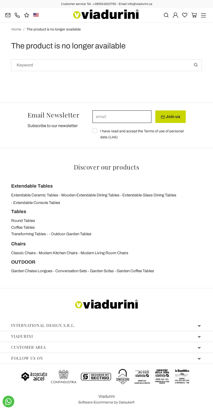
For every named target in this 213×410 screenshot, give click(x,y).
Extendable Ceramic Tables (34, 195)
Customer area (28, 347)
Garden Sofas (102, 271)
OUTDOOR (23, 262)
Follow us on (27, 358)
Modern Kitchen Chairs (58, 253)
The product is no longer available (53, 29)
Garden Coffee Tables (135, 271)
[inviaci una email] (8, 15)
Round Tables (23, 221)
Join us (172, 116)
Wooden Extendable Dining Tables (90, 195)
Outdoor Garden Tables (71, 234)
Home (16, 29)
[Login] (175, 15)
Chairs (18, 243)
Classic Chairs (23, 253)
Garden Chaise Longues (31, 271)
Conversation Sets (71, 271)
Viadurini (22, 336)
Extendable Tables (32, 186)
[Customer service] (17, 15)
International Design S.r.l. (43, 325)
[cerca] (166, 15)
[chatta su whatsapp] (8, 401)
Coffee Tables (23, 227)
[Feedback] (26, 15)
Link (113, 137)
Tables (18, 211)
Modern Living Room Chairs (104, 253)
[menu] (203, 15)
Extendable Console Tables (36, 203)
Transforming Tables (28, 234)
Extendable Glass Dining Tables (149, 195)
